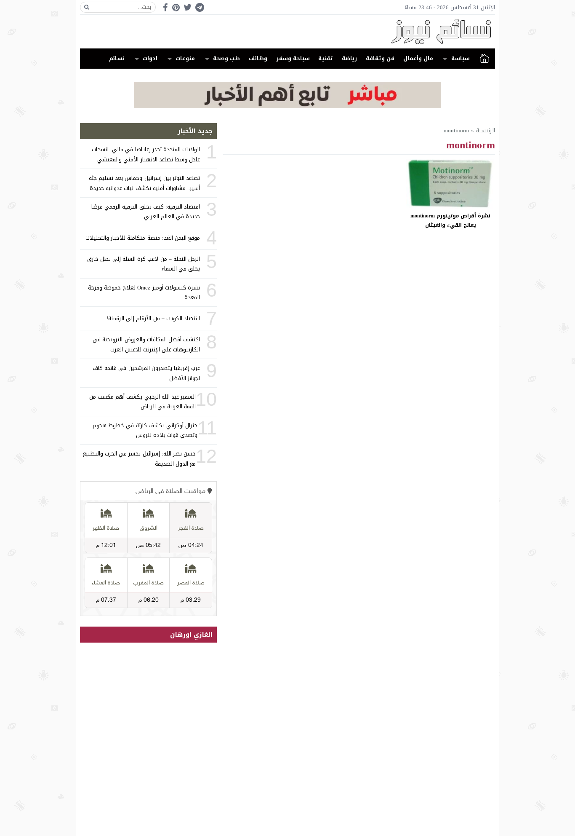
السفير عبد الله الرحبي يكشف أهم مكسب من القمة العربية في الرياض (142, 401)
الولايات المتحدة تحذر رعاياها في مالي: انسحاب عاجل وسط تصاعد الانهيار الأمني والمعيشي (146, 154)
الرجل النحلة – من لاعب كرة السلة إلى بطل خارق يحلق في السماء (143, 264)
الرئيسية (484, 58)
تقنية (325, 58)
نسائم (117, 58)
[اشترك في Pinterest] (176, 7)
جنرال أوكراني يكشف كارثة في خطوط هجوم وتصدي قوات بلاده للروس (145, 430)
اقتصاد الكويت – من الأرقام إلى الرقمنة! (153, 318)
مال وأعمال (418, 58)
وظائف (258, 58)
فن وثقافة (380, 58)
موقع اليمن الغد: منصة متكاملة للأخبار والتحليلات (142, 238)
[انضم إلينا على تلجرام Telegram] (199, 7)
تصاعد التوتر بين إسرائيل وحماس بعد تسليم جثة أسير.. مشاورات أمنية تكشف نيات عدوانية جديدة (144, 183)
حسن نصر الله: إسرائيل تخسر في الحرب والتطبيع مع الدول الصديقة (139, 458)
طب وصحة (226, 58)
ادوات (150, 58)
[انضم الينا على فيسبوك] (165, 7)
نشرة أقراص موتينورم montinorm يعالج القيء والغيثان (450, 220)
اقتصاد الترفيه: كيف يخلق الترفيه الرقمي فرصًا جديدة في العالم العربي (145, 211)
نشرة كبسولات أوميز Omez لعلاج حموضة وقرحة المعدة (144, 292)
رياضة (349, 58)
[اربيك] (287, 106)
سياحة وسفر (293, 58)
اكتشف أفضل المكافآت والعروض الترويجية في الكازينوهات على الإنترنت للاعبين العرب (146, 344)
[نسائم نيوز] (287, 31)
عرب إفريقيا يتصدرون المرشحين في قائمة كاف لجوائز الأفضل (146, 373)
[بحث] (86, 7)
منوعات (185, 58)
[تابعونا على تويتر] (188, 7)
